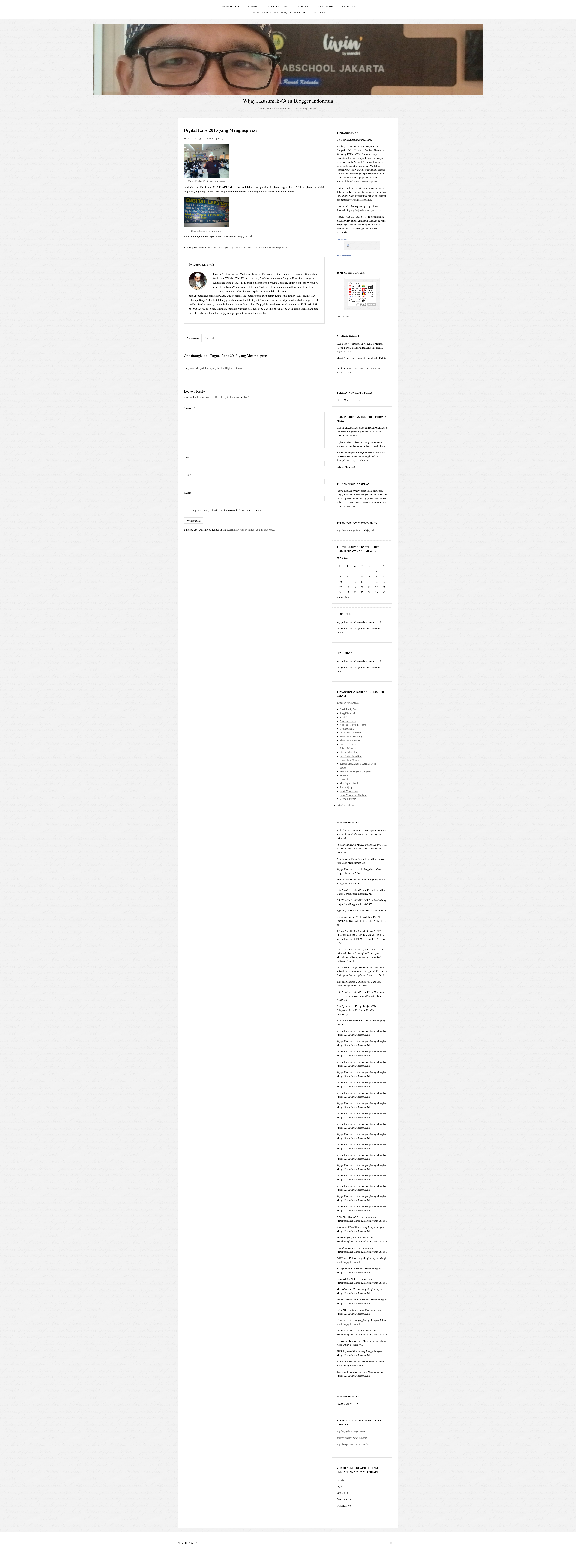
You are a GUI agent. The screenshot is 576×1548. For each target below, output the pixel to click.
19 (355, 586)
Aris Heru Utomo (348, 720)
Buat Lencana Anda (344, 256)
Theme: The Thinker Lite (189, 1543)
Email (187, 474)
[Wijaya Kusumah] (362, 245)
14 (369, 581)
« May (340, 597)
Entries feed (342, 1492)
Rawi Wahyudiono (349, 790)
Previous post (192, 337)
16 (383, 581)
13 (362, 581)
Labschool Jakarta (345, 805)
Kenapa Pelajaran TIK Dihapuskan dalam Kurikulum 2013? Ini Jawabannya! (356, 1010)
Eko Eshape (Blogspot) (351, 736)
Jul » (347, 597)
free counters (343, 316)
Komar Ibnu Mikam (349, 759)
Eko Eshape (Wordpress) (351, 732)
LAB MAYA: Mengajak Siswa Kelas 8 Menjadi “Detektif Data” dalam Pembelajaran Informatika (361, 834)
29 (376, 592)
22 (376, 586)
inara (339, 1020)
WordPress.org (344, 1505)
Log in (340, 1486)
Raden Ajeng (346, 787)
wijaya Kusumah (345, 916)
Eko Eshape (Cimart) (350, 740)
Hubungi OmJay (325, 6)
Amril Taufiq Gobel (349, 709)
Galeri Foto (303, 6)
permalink (284, 247)
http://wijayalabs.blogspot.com (351, 1431)
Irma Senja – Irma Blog (351, 755)
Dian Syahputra (344, 1006)
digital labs (235, 247)
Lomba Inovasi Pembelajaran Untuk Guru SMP (359, 368)
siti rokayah (342, 844)
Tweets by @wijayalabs (348, 702)
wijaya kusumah (230, 6)
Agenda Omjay (349, 6)
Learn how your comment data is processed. (251, 529)
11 (347, 581)
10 (340, 581)
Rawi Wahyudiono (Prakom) (353, 794)
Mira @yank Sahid (349, 783)
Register (341, 1479)
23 (383, 586)
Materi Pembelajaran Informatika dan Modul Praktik (361, 357)
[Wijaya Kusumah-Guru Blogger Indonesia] (288, 59)
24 (340, 592)
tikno (339, 981)
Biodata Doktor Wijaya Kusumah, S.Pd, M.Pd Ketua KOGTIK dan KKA (289, 12)
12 (355, 581)
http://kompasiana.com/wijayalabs (363, 181)
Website (187, 492)
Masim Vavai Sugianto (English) (355, 771)
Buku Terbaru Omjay (277, 6)
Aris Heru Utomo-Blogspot (353, 724)
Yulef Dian (345, 717)
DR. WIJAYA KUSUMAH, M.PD (353, 889)
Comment (189, 408)
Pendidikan (253, 6)
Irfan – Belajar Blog (349, 752)
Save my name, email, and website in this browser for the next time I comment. (225, 510)
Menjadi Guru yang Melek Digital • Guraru (219, 368)
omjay (261, 247)
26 (355, 592)
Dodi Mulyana (347, 728)
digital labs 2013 (249, 247)
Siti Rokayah (343, 1351)
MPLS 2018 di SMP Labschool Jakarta (368, 910)
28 (369, 592)
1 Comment (191, 138)
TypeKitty (341, 910)
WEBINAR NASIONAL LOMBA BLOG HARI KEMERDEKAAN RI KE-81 (362, 920)
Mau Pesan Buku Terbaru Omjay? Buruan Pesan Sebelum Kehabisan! (360, 995)
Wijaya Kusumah (225, 138)
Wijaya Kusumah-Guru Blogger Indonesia (288, 100)
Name (187, 457)
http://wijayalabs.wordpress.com (366, 210)
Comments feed (344, 1499)
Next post (209, 337)
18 (347, 586)
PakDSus (341, 1258)
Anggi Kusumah (348, 713)
